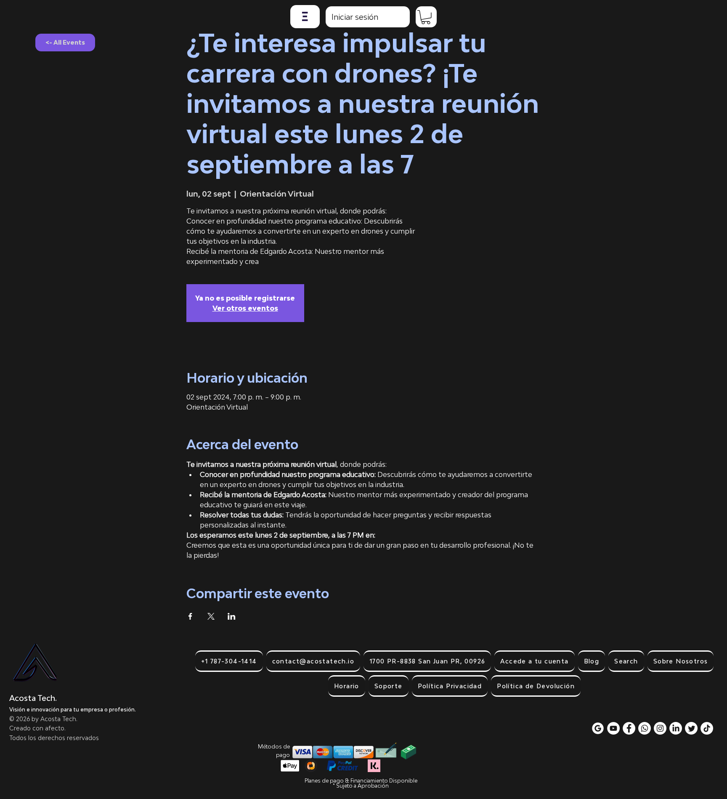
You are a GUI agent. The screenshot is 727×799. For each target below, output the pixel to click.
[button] (305, 16)
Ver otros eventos (245, 308)
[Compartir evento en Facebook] (190, 616)
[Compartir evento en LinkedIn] (232, 616)
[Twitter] (691, 728)
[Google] (598, 728)
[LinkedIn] (675, 728)
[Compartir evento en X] (211, 616)
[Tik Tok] (706, 728)
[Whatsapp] (644, 728)
